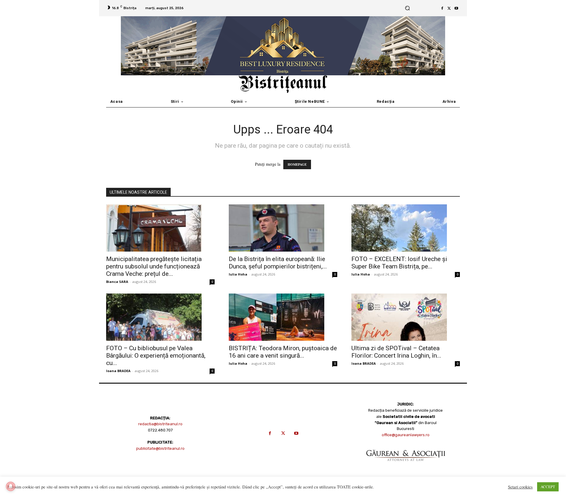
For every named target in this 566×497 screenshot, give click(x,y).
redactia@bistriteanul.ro (160, 424)
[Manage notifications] (10, 486)
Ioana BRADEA (118, 371)
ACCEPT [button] (548, 486)
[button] (407, 8)
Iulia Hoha (238, 274)
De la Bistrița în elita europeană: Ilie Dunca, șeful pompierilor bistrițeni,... (278, 262)
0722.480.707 (160, 430)
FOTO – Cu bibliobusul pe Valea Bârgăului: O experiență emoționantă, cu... (155, 355)
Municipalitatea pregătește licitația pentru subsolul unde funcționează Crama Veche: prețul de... (154, 266)
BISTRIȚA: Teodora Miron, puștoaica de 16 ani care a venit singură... (283, 352)
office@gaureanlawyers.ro (406, 435)
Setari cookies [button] (520, 487)
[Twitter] (449, 8)
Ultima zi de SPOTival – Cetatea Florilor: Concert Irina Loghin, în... (396, 352)
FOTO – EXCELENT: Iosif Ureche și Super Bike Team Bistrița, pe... (399, 262)
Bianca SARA (117, 281)
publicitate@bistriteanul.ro (160, 448)
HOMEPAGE (297, 164)
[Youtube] (456, 8)
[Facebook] (442, 8)
